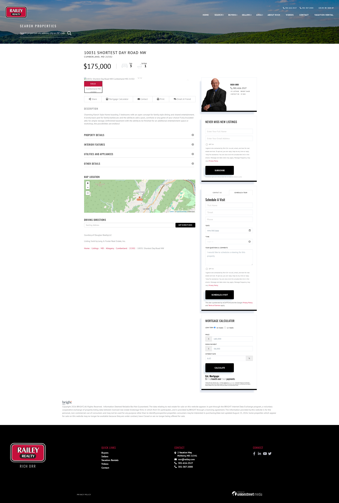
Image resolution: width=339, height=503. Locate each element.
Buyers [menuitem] (232, 15)
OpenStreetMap (182, 211)
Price (207, 335)
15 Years (229, 328)
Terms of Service (214, 305)
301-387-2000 (307, 8)
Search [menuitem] (218, 15)
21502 (132, 248)
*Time (207, 237)
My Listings (235, 91)
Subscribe (220, 170)
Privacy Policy (213, 161)
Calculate (220, 367)
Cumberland (121, 248)
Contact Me (235, 94)
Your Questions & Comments (216, 248)
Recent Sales (245, 91)
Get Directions (185, 225)
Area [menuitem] (259, 15)
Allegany (110, 248)
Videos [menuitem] (289, 15)
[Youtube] (264, 454)
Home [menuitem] (206, 15)
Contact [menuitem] (304, 15)
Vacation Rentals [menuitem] (110, 460)
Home (87, 248)
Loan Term (209, 328)
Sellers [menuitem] (246, 15)
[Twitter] (269, 454)
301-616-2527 (291, 8)
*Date (207, 226)
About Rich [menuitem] (274, 15)
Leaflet (172, 211)
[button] (69, 33)
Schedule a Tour (240, 193)
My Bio (243, 94)
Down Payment (211, 344)
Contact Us (217, 193)
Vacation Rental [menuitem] (324, 15)
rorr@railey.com (186, 459)
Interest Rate (210, 354)
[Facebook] (254, 454)
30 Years (219, 328)
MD (102, 248)
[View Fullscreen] (88, 193)
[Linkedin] (259, 454)
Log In (321, 8)
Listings (95, 248)
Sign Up (330, 8)
